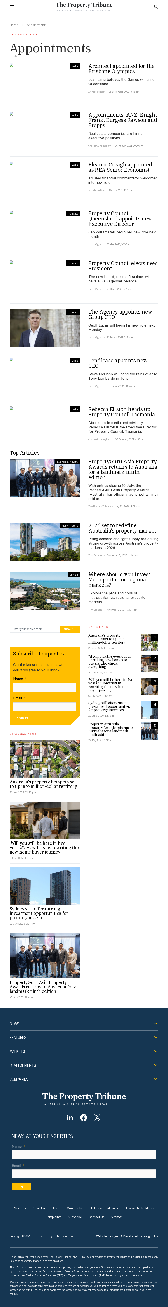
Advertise (39, 1208)
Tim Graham (95, 555)
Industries (73, 213)
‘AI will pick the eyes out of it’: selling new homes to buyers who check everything (109, 661)
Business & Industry (67, 461)
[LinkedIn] (70, 1117)
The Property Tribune (99, 506)
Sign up (23, 718)
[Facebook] (84, 1117)
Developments (23, 1065)
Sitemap (117, 1216)
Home (14, 24)
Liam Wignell (95, 244)
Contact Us (97, 1216)
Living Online (150, 1235)
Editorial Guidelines (104, 1208)
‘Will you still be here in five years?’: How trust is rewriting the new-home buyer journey (44, 847)
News (14, 1023)
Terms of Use (65, 1235)
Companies (19, 1079)
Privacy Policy (44, 1235)
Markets (17, 1051)
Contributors (76, 1208)
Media (75, 66)
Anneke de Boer (96, 92)
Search (70, 629)
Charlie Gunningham (99, 146)
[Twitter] (97, 1117)
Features (18, 1037)
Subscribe (75, 1216)
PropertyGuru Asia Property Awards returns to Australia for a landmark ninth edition (43, 986)
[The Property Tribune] (84, 1098)
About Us (19, 1208)
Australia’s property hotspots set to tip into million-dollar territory (43, 784)
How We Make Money (140, 1208)
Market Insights (70, 525)
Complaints (53, 1216)
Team (56, 1208)
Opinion (74, 574)
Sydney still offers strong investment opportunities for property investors (39, 913)
